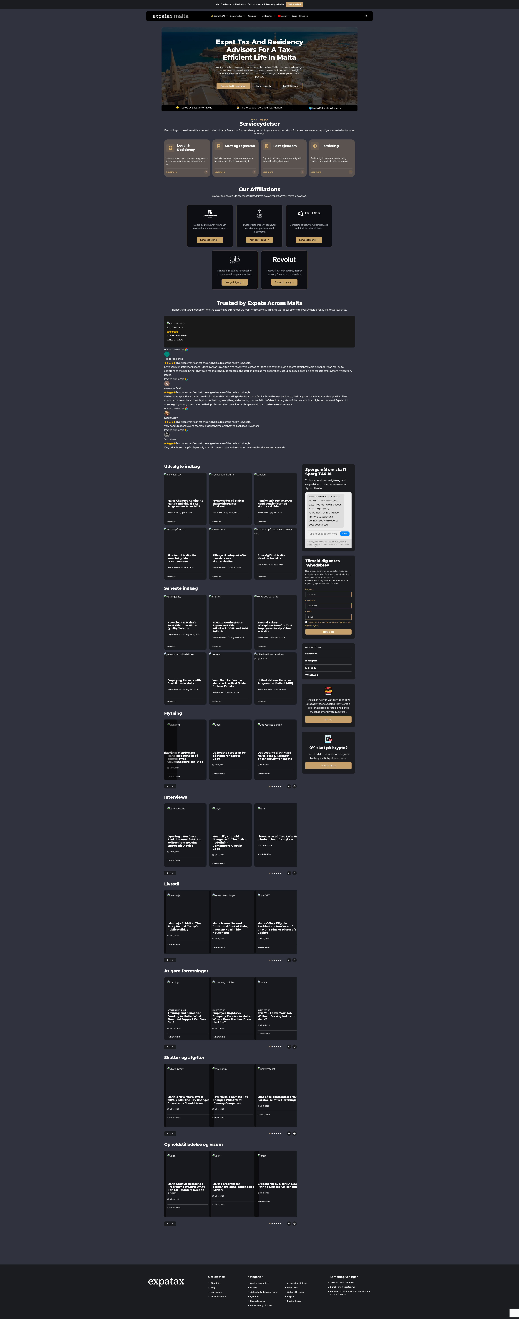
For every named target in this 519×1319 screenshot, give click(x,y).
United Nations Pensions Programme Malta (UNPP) (275, 682)
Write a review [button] (175, 339)
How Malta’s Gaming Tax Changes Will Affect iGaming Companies (230, 1100)
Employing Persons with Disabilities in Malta (184, 682)
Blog (213, 1288)
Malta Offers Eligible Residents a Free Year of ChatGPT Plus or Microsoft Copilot (277, 928)
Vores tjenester (264, 86)
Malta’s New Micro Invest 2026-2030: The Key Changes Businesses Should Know (188, 1100)
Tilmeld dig (328, 631)
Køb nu (328, 719)
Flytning (173, 713)
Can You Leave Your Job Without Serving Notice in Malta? (276, 1016)
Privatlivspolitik (218, 1296)
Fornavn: (309, 589)
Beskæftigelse (218, 1010)
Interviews (175, 797)
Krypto (290, 1296)
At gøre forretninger (186, 971)
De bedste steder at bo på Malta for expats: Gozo (229, 755)
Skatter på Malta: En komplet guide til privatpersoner (181, 558)
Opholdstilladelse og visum (193, 1144)
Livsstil (171, 884)
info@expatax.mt (342, 1286)
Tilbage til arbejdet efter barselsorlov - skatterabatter (229, 558)
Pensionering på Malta (261, 1305)
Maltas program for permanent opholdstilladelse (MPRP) (233, 1187)
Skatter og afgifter (184, 1057)
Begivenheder (294, 1301)
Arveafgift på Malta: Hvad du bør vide (272, 557)
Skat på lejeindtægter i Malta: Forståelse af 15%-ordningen (279, 1098)
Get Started (294, 4)
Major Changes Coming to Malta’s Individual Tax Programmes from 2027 (185, 503)
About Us (215, 1283)
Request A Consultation (233, 86)
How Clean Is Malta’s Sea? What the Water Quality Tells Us (182, 625)
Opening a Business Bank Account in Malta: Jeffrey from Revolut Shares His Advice (184, 841)
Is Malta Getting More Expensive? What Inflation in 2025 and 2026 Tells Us (230, 627)
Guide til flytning (295, 1292)
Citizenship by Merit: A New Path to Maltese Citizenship (278, 1185)
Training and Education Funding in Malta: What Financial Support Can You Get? (186, 1017)
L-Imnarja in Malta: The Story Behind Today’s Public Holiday (183, 926)
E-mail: (308, 611)
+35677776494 (342, 1282)
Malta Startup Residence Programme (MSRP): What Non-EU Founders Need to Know (186, 1188)
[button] (366, 16)
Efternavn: (310, 600)
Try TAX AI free (290, 86)
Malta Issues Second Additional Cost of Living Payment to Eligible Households (230, 928)
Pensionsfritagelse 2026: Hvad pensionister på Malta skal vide (275, 503)
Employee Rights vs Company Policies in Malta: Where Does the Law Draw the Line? (232, 1017)
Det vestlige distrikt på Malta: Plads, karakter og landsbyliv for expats (275, 755)
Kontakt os (216, 1292)
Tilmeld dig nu (328, 765)
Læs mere (171, 521)
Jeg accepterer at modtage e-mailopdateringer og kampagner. (328, 624)
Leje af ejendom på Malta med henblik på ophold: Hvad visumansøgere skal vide (185, 757)
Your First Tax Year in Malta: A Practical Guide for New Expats (229, 683)
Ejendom (254, 1296)
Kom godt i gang (208, 239)
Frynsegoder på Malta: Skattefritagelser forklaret (228, 503)
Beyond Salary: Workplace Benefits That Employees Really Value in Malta (275, 627)
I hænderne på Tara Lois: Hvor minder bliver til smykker (279, 838)
